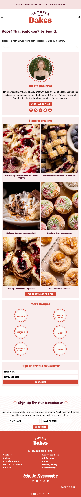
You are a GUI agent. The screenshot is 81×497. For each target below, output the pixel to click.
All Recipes (48, 458)
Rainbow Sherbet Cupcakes (59, 233)
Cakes (60, 333)
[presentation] (21, 148)
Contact (46, 461)
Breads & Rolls (21, 333)
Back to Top (68, 487)
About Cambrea (50, 455)
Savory (60, 350)
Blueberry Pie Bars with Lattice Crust (59, 176)
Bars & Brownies (60, 316)
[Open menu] (2, 16)
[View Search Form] (79, 17)
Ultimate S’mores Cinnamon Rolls (21, 233)
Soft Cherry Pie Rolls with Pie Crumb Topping (21, 177)
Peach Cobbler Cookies (59, 289)
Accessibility (49, 468)
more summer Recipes (40, 294)
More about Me (40, 104)
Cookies (21, 316)
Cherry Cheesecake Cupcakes (21, 289)
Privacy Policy (49, 464)
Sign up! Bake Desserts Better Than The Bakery (40, 4)
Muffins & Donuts (21, 350)
